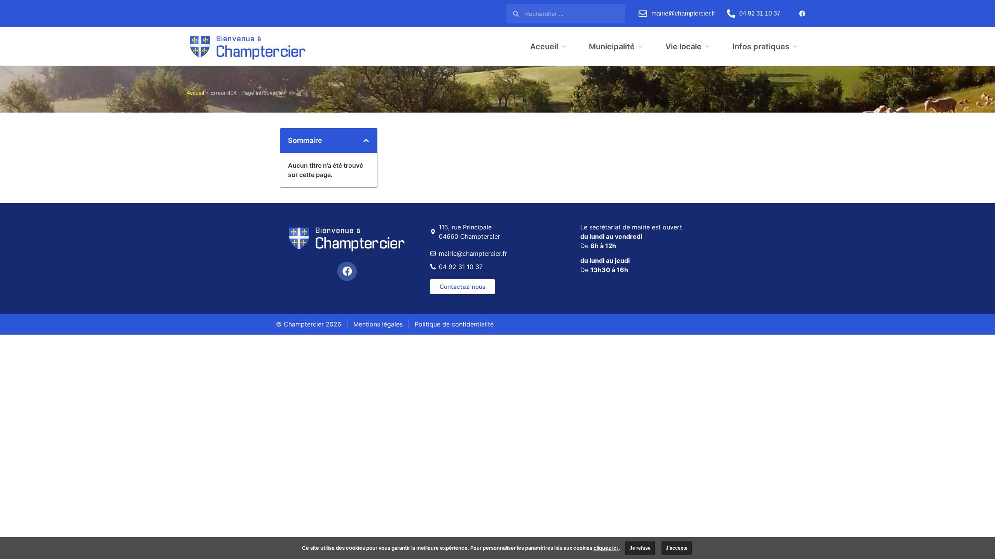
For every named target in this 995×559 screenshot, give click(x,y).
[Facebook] (802, 13)
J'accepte (677, 548)
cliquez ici (606, 548)
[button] (366, 140)
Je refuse (640, 548)
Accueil (195, 93)
